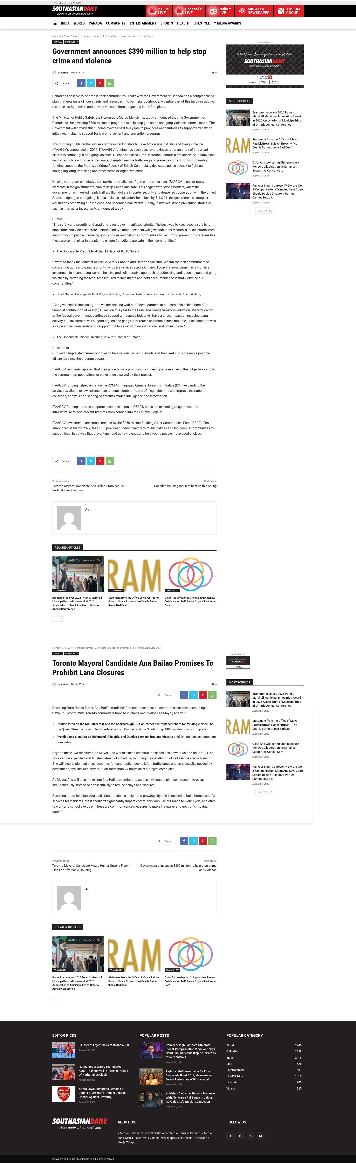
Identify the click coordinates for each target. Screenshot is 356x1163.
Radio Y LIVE (224, 11)
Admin (64, 72)
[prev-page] (54, 619)
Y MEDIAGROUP (293, 11)
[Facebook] (81, 83)
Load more (264, 210)
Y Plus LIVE (163, 11)
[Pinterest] (100, 83)
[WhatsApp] (110, 83)
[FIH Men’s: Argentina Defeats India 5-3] (63, 1050)
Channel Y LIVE (193, 11)
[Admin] (55, 73)
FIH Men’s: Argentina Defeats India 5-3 (104, 1045)
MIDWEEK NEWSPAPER (259, 11)
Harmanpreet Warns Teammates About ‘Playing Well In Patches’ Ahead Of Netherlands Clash (103, 1070)
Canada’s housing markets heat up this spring (185, 486)
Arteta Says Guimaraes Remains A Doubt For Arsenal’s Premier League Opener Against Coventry (102, 1093)
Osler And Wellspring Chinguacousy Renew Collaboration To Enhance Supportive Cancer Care (191, 601)
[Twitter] (91, 83)
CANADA (67, 36)
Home (55, 36)
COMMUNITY (71, 41)
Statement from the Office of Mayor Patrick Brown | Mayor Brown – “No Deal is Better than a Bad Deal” (133, 601)
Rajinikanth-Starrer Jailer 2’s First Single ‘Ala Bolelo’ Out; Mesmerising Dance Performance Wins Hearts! (189, 1075)
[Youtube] (261, 1136)
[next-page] (61, 619)
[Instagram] (241, 1136)
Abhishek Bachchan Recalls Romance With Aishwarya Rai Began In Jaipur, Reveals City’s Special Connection (190, 1097)
